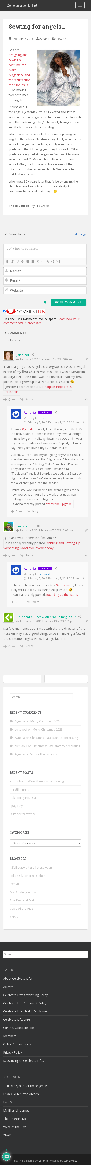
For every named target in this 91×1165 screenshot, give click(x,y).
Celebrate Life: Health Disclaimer (25, 1011)
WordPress (70, 1160)
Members (9, 1036)
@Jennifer (28, 429)
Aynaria (44, 39)
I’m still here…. (19, 789)
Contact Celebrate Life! (18, 1028)
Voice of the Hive (21, 908)
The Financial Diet (22, 900)
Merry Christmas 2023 (45, 721)
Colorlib (43, 1160)
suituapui (21, 729)
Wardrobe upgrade (59, 504)
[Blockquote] (37, 261)
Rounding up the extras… (63, 595)
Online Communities (17, 1044)
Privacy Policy (12, 1052)
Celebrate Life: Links (17, 1020)
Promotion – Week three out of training (37, 781)
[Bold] (7, 261)
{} (52, 261)
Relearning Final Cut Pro (26, 798)
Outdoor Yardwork (22, 814)
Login (83, 234)
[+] (58, 261)
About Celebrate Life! (17, 979)
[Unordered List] (32, 261)
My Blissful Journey (23, 892)
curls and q (25, 526)
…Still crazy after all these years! (31, 867)
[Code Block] (42, 261)
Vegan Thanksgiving (43, 754)
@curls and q (64, 585)
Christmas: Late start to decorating (54, 738)
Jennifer (23, 355)
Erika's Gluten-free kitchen (27, 876)
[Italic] (12, 261)
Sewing (61, 39)
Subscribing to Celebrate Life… (24, 1061)
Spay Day (16, 806)
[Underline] (17, 261)
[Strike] (22, 261)
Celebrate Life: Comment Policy (24, 1003)
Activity (8, 987)
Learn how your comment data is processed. (41, 321)
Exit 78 (14, 884)
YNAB (14, 917)
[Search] (77, 696)
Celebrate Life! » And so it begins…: (46, 617)
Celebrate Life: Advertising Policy (25, 995)
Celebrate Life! (21, 5)
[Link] (47, 261)
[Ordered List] (27, 261)
